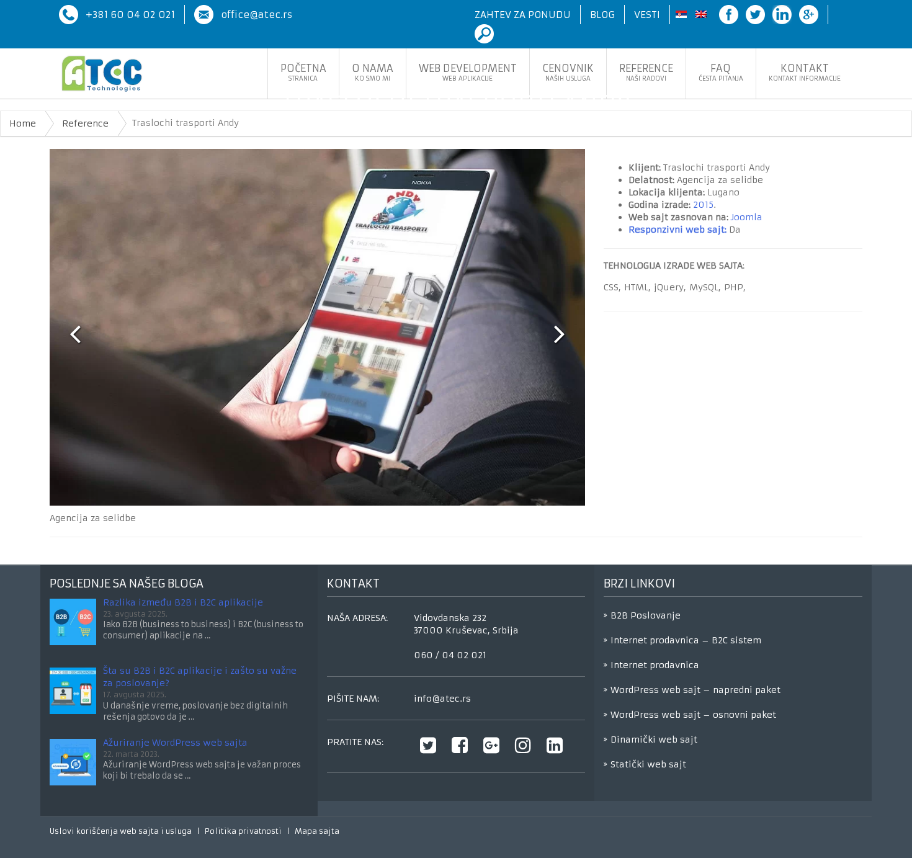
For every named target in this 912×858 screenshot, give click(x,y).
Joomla (746, 217)
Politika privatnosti (243, 831)
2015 (703, 204)
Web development (468, 72)
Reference (646, 72)
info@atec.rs (442, 698)
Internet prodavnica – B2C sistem (685, 640)
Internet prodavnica (654, 665)
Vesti (647, 14)
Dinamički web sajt (653, 739)
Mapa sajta (317, 831)
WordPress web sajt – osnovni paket (693, 714)
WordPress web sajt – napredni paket (695, 689)
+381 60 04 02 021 (130, 14)
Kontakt (805, 72)
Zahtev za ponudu (523, 14)
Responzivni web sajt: (677, 229)
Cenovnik (568, 72)
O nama (372, 72)
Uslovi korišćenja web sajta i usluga (121, 831)
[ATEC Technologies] (102, 73)
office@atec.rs (256, 14)
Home (22, 123)
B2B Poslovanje (645, 615)
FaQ (721, 72)
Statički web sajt (648, 764)
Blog (602, 14)
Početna (303, 72)
